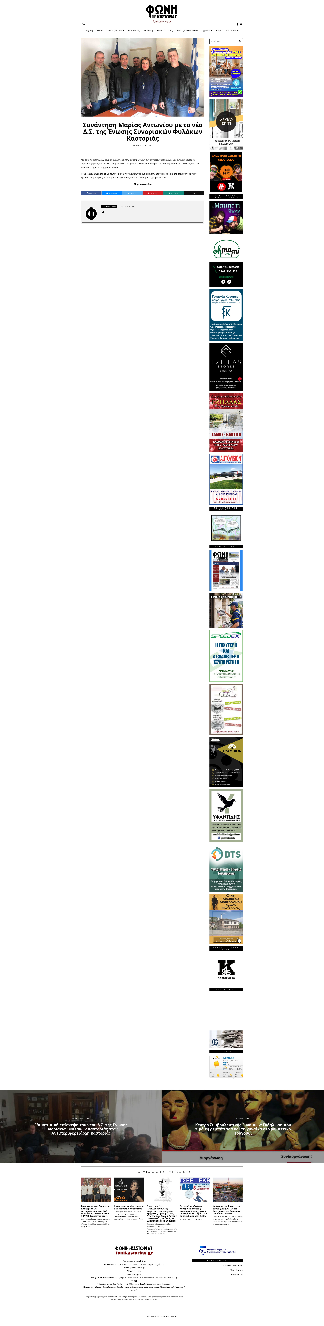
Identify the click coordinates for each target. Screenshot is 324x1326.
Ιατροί (219, 30)
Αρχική (89, 30)
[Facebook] (237, 24)
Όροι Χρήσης (236, 1270)
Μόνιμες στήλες (114, 30)
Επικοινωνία (232, 30)
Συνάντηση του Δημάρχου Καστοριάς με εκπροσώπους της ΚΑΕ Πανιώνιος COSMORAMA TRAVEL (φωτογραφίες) (95, 1211)
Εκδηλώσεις (134, 30)
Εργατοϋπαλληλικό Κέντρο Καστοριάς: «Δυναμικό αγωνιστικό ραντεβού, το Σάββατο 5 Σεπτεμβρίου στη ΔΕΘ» (193, 1211)
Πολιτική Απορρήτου (232, 1265)
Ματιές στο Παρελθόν (187, 30)
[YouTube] (241, 24)
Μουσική (148, 30)
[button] (240, 41)
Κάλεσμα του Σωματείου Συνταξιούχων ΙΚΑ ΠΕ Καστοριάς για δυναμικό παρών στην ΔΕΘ (226, 1210)
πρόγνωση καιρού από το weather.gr (226, 1078)
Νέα (98, 30)
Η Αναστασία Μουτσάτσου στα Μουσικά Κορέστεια (129, 1207)
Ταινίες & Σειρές (165, 30)
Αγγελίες (206, 30)
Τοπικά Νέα (149, 145)
